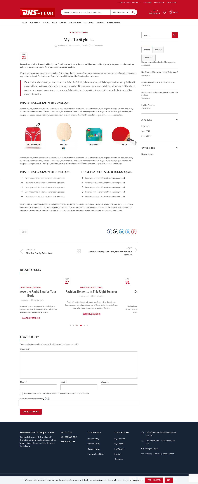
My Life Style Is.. (148, 105)
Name (23, 382)
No (168, 480)
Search (133, 12)
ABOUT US (66, 432)
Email (63, 382)
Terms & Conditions (96, 454)
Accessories (75, 32)
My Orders (119, 444)
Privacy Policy (93, 439)
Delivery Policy (94, 444)
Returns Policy (94, 449)
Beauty (71, 287)
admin (62, 45)
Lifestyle (24, 287)
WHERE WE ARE (69, 437)
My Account (119, 439)
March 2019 (146, 136)
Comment (25, 349)
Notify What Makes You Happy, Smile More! (159, 72)
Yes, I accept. (154, 480)
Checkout (118, 459)
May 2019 (145, 126)
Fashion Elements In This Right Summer (79, 291)
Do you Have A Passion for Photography (158, 62)
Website (105, 382)
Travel (85, 32)
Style (24, 232)
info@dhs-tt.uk (151, 448)
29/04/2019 (26, 300)
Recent (147, 49)
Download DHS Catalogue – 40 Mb (37, 432)
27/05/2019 (87, 296)
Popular (157, 49)
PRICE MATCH (68, 441)
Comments (148, 57)
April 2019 (145, 131)
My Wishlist (119, 449)
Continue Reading (79, 314)
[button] (70, 325)
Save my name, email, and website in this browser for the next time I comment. (56, 393)
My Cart (117, 454)
